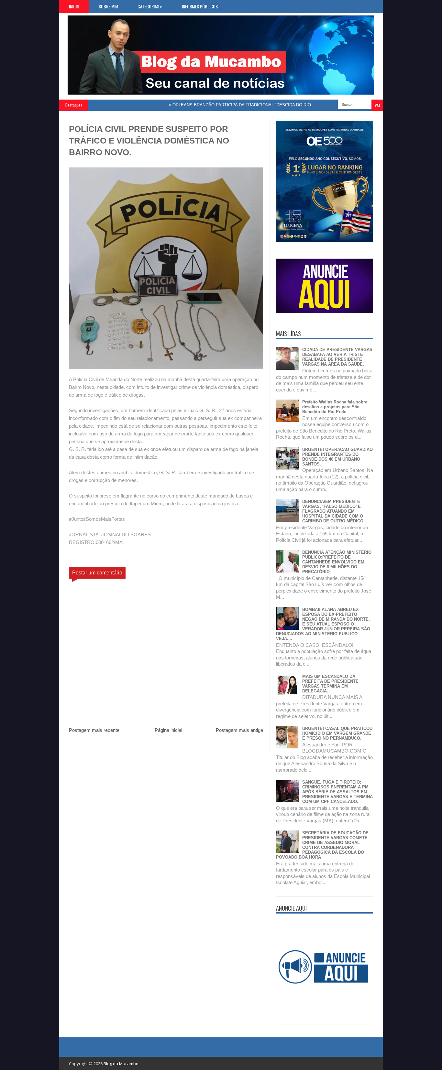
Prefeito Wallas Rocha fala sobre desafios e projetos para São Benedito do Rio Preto (334, 407)
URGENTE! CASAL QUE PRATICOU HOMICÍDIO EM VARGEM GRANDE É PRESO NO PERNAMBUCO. (337, 733)
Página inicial (168, 730)
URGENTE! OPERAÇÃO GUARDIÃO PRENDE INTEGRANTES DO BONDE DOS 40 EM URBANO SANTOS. (337, 456)
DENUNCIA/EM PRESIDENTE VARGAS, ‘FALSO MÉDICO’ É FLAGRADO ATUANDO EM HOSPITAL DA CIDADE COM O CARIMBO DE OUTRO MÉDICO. (333, 511)
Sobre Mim (108, 6)
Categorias (150, 6)
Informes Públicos (200, 6)
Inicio (74, 6)
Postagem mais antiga (239, 730)
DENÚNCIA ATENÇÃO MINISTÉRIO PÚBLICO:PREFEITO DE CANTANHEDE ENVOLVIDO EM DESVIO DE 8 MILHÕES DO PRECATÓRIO (336, 562)
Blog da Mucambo (121, 1063)
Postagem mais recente (94, 730)
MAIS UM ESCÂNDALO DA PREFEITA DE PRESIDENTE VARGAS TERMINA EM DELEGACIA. (330, 683)
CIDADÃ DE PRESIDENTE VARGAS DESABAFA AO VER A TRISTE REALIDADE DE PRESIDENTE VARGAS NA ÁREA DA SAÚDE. (337, 357)
